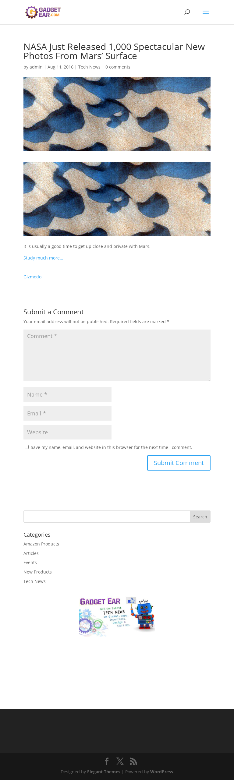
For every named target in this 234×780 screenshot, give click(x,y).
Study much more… (43, 258)
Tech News (89, 67)
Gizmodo (32, 277)
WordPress (161, 772)
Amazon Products (41, 544)
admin (36, 67)
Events (30, 562)
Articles (31, 553)
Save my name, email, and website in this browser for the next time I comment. (111, 447)
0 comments (117, 67)
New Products (37, 572)
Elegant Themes (103, 772)
